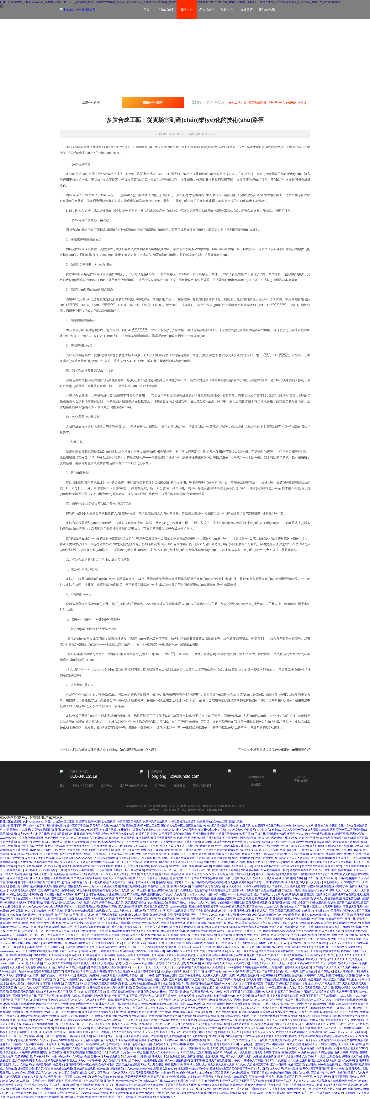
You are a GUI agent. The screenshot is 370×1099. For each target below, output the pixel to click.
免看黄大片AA (170, 898)
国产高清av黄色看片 (232, 979)
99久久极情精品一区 (19, 975)
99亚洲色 (65, 853)
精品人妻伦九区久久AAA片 (66, 902)
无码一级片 (248, 1092)
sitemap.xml (214, 809)
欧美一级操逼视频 (158, 849)
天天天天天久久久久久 (342, 943)
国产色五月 (305, 1076)
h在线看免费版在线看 (266, 866)
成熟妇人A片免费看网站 (290, 1032)
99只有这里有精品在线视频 (345, 926)
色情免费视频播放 (232, 1028)
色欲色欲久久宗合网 (154, 853)
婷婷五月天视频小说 (148, 833)
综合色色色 (19, 1072)
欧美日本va (301, 845)
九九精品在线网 (39, 833)
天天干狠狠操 (261, 934)
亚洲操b (92, 979)
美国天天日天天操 (164, 837)
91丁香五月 (151, 845)
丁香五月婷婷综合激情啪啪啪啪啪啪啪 (274, 1072)
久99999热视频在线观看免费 (17, 1003)
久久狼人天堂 (295, 987)
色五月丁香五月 (309, 995)
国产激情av (86, 1084)
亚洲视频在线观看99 (223, 898)
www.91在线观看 (63, 1040)
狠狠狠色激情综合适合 (53, 1015)
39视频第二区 (352, 882)
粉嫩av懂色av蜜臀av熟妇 (124, 930)
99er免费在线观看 (61, 1068)
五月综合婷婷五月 (62, 910)
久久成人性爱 (242, 1052)
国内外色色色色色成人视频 (150, 1048)
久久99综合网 (349, 849)
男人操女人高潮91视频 (174, 971)
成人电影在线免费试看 (234, 1076)
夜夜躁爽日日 (322, 947)
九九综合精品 (82, 1076)
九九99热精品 (241, 1040)
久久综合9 (219, 1007)
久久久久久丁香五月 (77, 934)
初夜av (76, 995)
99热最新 (171, 947)
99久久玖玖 (186, 1011)
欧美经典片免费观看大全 (62, 1060)
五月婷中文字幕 (32, 1044)
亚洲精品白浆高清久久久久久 (65, 999)
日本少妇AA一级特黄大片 (316, 914)
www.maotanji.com (153, 1003)
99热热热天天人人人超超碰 (291, 857)
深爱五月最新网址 (125, 971)
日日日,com (281, 943)
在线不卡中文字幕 (209, 1028)
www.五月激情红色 (204, 947)
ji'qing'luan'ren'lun (276, 1048)
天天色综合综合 (142, 987)
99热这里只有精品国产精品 (31, 1084)
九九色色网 (223, 841)
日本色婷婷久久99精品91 (314, 874)
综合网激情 (39, 999)
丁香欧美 (114, 1052)
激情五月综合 (26, 1068)
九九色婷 (30, 967)
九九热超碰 (360, 995)
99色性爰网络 (93, 829)
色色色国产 (52, 837)
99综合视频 (326, 1052)
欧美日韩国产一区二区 (278, 1080)
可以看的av (353, 979)
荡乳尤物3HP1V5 (28, 1040)
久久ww (208, 849)
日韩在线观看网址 (281, 898)
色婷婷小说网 (227, 914)
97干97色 (124, 898)
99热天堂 (347, 1088)
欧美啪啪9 (289, 825)
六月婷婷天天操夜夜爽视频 (61, 918)
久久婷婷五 (61, 1028)
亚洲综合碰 (185, 947)
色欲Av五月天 (94, 1080)
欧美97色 (138, 829)
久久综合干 (360, 870)
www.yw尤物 (7, 837)
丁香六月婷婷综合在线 (81, 959)
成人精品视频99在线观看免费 (329, 1080)
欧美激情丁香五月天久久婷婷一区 (336, 862)
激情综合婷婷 (219, 910)
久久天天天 (128, 837)
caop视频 (245, 1044)
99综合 (74, 1084)
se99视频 (135, 853)
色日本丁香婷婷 (261, 947)
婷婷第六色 (163, 1092)
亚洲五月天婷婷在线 (24, 995)
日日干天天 (121, 999)
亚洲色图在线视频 (204, 833)
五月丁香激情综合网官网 (229, 938)
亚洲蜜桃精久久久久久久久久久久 (253, 999)
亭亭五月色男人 (100, 967)
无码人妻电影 (254, 979)
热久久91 (169, 829)
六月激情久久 (309, 991)
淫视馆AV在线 (298, 943)
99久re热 (51, 1056)
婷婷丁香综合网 (152, 1036)
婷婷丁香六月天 (166, 890)
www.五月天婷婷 (278, 853)
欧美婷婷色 (22, 1056)
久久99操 (304, 1072)
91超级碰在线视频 (247, 975)
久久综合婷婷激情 (126, 1040)
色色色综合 (238, 841)
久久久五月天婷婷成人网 (234, 963)
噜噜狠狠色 (116, 1068)
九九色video (128, 1052)
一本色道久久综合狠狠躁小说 (115, 951)
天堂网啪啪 (143, 1056)
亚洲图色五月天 (305, 1003)
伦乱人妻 (301, 833)
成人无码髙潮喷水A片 (63, 906)
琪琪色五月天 (59, 898)
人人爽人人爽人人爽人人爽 (218, 975)
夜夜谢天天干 (46, 1048)
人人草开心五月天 (347, 991)
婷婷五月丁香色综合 (287, 991)
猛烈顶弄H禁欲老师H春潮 (193, 1068)
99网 (220, 1015)
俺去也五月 (22, 959)
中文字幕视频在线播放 (30, 837)
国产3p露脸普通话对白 (238, 845)
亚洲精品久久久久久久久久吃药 (166, 894)
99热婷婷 (307, 910)
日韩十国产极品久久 (45, 975)
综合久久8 (163, 934)
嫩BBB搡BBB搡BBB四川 (26, 943)
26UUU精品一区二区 (219, 1040)
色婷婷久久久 (64, 922)
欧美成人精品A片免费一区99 (289, 829)
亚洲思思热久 (117, 894)
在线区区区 (331, 1048)
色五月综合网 (60, 967)
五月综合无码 (230, 837)
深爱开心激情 (105, 999)
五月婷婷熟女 (106, 963)
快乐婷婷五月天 (357, 837)
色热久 (219, 845)
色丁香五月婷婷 (150, 930)
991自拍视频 (270, 849)
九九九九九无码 (58, 1084)
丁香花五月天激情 (343, 975)
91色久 (213, 914)
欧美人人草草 (305, 825)
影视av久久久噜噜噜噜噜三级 (40, 1024)
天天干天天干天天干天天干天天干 (152, 967)
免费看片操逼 (94, 938)
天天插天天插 (181, 914)
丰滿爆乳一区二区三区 (29, 934)
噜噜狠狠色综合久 (118, 857)
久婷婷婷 (151, 959)
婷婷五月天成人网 (239, 910)
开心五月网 (149, 1019)
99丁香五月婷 (114, 926)
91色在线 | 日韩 (176, 1003)
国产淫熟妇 (37, 959)
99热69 (21, 902)
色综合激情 (16, 979)
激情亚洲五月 (52, 866)
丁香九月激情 (328, 995)
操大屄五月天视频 (334, 979)
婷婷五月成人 (286, 1044)
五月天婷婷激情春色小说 (229, 849)
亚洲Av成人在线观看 (244, 890)
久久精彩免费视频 (64, 1088)
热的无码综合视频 (107, 914)
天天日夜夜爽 (203, 1011)
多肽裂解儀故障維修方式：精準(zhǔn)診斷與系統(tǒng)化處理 (114, 749)
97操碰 (180, 1072)
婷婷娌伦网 (168, 1072)
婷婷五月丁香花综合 (228, 853)
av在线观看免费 (245, 955)
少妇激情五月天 (203, 845)
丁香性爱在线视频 (241, 987)
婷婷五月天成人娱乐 (265, 878)
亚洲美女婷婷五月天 (156, 906)
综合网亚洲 (210, 943)
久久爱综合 (100, 853)
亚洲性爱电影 (105, 866)
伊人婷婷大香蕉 (237, 922)
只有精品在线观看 (107, 947)
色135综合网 (325, 971)
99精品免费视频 (162, 914)
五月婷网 (109, 1080)
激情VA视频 (37, 1056)
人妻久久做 (30, 1048)
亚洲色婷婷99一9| (282, 845)
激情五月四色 (195, 1056)
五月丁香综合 (262, 894)
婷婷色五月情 (89, 951)
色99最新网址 (291, 914)
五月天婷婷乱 (328, 963)
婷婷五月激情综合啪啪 (120, 991)
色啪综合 (77, 829)
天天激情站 (195, 829)
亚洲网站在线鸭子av (269, 825)
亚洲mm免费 (257, 1076)
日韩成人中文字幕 (214, 829)
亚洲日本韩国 (287, 878)
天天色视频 (74, 849)
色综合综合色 (235, 829)
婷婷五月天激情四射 (78, 845)
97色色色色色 (162, 1024)
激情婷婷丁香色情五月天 (347, 894)
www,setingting (138, 963)
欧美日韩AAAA (247, 959)
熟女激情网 (345, 870)
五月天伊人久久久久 (98, 1024)
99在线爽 (103, 979)
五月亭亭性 (155, 918)
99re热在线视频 (327, 1064)
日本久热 (181, 829)
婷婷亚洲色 (11, 829)
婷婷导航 (176, 849)
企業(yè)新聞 (91, 102)
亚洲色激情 (276, 967)
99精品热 (44, 898)
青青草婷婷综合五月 (226, 1044)
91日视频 (213, 870)
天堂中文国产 (199, 914)
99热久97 (140, 951)
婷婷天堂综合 (237, 862)
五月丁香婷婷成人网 (204, 934)
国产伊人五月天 (193, 979)
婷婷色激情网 (45, 914)
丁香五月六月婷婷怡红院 (156, 926)
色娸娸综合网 (221, 866)
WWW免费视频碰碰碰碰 (132, 1015)
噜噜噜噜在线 (8, 862)
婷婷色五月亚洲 (162, 987)
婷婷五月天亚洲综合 (104, 1096)
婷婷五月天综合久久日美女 (151, 991)
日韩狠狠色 (109, 955)
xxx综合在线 (14, 894)
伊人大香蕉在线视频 (173, 930)
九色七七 (40, 1060)
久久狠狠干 (24, 841)
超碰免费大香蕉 (240, 1024)
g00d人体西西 (332, 1084)
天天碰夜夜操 (358, 1032)
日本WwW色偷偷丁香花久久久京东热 (265, 1036)
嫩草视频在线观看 (312, 866)
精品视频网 (293, 1092)
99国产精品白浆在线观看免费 (35, 1028)
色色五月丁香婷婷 (11, 1044)
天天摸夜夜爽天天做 (173, 922)
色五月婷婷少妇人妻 (347, 971)
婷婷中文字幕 (26, 845)
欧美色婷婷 (224, 934)
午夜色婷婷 (90, 1064)
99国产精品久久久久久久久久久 (346, 955)
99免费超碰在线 (146, 983)
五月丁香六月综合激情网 (106, 918)
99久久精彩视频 (172, 943)
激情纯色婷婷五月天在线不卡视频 (316, 1044)
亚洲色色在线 (178, 1056)
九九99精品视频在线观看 (287, 894)
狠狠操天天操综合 (61, 833)
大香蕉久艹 (263, 955)
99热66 (205, 926)
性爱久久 (120, 866)
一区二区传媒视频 (54, 1036)
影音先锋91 (361, 1088)
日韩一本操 (243, 914)
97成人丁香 (117, 825)
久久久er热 (131, 1068)
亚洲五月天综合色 (121, 1048)
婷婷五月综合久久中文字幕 (133, 955)
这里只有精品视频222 (209, 1052)
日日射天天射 (234, 930)
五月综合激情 (63, 829)
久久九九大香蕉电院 (118, 910)
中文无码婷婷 (38, 1080)
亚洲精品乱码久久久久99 (42, 1072)
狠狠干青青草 (80, 841)
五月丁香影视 (275, 886)
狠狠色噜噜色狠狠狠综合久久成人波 (285, 979)
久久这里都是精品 (269, 890)
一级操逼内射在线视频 (347, 1007)
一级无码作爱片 (359, 857)
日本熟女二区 (181, 882)
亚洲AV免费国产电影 (237, 1015)
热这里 (257, 1056)
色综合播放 (89, 849)
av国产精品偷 (100, 1076)
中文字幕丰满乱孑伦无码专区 (284, 1088)
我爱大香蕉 (151, 862)
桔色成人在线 (8, 1028)
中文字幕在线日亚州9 (234, 1019)
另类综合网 (188, 1015)
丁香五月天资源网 (134, 841)
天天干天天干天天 (346, 890)
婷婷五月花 (290, 1076)
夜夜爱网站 (99, 1036)
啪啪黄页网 (22, 918)
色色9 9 (360, 975)
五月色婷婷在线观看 (322, 853)
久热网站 (129, 1056)
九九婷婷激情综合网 (53, 926)
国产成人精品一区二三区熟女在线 (181, 825)
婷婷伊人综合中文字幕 (326, 1088)
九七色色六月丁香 (294, 906)
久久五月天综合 (100, 845)
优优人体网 (189, 1084)
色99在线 (102, 1068)
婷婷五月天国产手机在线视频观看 (132, 1024)
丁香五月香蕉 (173, 1084)
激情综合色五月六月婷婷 (15, 1052)
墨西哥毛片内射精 (306, 930)
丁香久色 (134, 874)
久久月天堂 (292, 882)
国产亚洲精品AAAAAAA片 (278, 930)
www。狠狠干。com (12, 963)
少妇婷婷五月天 (301, 1040)
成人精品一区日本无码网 (58, 894)
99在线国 (195, 1088)
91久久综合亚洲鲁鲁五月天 (352, 1003)
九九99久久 (306, 938)
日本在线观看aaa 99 (24, 898)
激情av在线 (35, 1036)
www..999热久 (195, 1003)
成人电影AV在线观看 (110, 1088)
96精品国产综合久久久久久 (182, 951)
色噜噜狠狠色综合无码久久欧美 (206, 930)
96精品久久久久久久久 (334, 959)
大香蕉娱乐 (31, 983)
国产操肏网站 (82, 1096)
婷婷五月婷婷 (159, 1076)
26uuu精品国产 (19, 853)
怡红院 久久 (296, 1036)
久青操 (185, 898)
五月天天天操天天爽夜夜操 (184, 1048)
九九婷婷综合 (99, 934)
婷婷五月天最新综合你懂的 (119, 878)
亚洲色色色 (334, 1056)
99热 (254, 1024)
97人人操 (267, 991)
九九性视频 (316, 845)
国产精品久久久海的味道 (174, 862)
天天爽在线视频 (59, 878)
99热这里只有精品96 (322, 902)
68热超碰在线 (270, 841)
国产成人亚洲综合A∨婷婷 (86, 878)
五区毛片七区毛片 (355, 930)
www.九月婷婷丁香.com (271, 1092)
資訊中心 (186, 9)
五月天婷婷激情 (178, 991)
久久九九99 (11, 1015)
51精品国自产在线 (259, 922)
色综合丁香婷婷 (265, 874)
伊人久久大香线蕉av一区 (164, 1052)
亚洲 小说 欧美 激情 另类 (53, 1007)
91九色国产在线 (327, 1028)
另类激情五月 (57, 1052)
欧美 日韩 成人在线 (189, 1064)
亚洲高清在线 (20, 1011)
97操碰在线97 (280, 922)
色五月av (58, 1064)
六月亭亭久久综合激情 (317, 975)
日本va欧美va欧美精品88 (213, 1084)
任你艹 (80, 1088)
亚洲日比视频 (168, 886)
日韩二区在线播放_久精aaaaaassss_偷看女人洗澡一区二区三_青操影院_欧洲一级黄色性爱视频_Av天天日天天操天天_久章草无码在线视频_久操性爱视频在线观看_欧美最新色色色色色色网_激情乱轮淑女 (122, 821)
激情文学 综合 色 (45, 991)
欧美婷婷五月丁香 (11, 825)
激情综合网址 (328, 878)
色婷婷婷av (73, 874)
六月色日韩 (96, 837)
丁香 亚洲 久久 (253, 930)
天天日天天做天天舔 (280, 963)
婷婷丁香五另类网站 (304, 1028)
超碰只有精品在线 (238, 918)
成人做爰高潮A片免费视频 (68, 938)
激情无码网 (232, 878)
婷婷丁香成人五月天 (111, 902)
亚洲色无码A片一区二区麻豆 (143, 825)
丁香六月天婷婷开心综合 (294, 1019)
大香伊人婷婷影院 (254, 886)
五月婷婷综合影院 (153, 947)
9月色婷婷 (67, 1044)
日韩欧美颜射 (56, 874)
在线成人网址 (15, 870)
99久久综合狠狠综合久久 (267, 914)
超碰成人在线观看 (287, 874)
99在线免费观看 (113, 1056)
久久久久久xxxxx (69, 930)
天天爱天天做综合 (136, 902)
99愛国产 (279, 1024)
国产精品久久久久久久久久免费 (332, 967)
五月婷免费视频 (242, 934)
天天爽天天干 (133, 1088)
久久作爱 (91, 1088)
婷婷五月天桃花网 (87, 975)
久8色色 (301, 878)
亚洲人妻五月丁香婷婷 (95, 1032)
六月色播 (327, 987)
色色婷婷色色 (23, 1092)
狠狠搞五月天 (182, 987)
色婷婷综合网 (328, 1015)
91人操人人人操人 (311, 882)
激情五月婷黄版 (264, 857)
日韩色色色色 (144, 979)
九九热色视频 (155, 1064)
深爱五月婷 (136, 934)
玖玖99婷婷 (288, 1003)
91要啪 (62, 870)
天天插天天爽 (346, 1044)
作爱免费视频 (172, 918)
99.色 (206, 825)
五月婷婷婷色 (254, 906)
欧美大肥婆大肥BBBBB (353, 1048)
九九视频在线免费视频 (321, 829)
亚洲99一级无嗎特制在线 (146, 857)
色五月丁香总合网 (18, 878)
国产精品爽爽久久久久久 (255, 837)
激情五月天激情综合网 (317, 894)
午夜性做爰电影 (42, 1088)
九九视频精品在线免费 (318, 1007)
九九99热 (23, 833)
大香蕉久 (237, 1060)
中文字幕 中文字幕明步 (132, 1007)
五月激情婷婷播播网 (130, 906)
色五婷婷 (164, 874)
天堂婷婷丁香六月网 (265, 1044)
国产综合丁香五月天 (66, 862)
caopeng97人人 (166, 1096)
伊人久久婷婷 (31, 926)
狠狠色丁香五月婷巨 (331, 930)
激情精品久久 (132, 926)
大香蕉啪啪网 (206, 853)
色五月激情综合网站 (350, 1028)
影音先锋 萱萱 (181, 878)
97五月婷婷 (246, 833)
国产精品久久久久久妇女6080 (178, 999)
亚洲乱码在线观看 (317, 1032)
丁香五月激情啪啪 (11, 1007)
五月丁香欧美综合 (245, 943)
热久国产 (346, 951)
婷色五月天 (44, 967)
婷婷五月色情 (43, 1064)
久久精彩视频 (12, 1076)
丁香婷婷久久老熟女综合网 (208, 886)
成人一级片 (292, 971)
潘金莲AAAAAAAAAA (78, 857)
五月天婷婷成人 (132, 1036)
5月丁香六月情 (184, 845)
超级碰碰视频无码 (41, 886)
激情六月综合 (154, 870)
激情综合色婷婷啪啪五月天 (299, 862)
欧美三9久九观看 (135, 1084)
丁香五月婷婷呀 (156, 910)
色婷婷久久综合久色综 (297, 967)
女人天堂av (16, 967)
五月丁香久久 (23, 999)
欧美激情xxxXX (220, 983)
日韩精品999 (97, 987)
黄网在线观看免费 (300, 870)
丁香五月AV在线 (118, 853)
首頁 (146, 9)
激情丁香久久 (63, 914)
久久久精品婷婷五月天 (108, 943)
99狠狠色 (59, 1019)
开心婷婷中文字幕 (34, 825)
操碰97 (275, 955)
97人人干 (45, 1040)
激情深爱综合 (144, 837)
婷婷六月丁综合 (178, 866)
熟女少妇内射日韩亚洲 (87, 922)
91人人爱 (320, 1056)
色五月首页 (107, 1040)
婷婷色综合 (122, 1011)
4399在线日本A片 (330, 1011)
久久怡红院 (208, 841)
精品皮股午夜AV (42, 1019)
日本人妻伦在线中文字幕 (22, 890)
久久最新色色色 (157, 902)
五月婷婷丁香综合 (49, 890)
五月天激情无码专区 (135, 918)
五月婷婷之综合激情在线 (346, 947)
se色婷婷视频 (268, 975)
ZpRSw (138, 845)
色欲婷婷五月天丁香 (42, 922)
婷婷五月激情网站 (242, 857)
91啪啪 (66, 987)
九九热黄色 (356, 959)
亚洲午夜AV (171, 1040)
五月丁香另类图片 (68, 991)
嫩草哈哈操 (103, 959)
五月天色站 (199, 1024)
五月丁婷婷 (197, 1060)
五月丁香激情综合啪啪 (186, 926)
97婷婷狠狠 (110, 1007)
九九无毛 (262, 1068)
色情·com (96, 1056)
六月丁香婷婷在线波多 (213, 951)
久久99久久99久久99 (35, 906)
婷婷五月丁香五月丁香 (13, 1036)
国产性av (62, 979)
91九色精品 (226, 943)
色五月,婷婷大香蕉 (218, 987)
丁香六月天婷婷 (192, 849)
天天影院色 (71, 983)
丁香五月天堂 (192, 841)
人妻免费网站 (100, 882)
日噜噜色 (126, 829)
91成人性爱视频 (141, 914)
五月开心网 (203, 857)
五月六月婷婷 (278, 1064)
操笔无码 (121, 963)
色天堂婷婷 (333, 849)
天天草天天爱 (322, 841)
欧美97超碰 (117, 1076)
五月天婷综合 (234, 886)
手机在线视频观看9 (266, 833)
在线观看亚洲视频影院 (298, 947)
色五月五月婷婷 (181, 1024)
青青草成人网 (327, 991)
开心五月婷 (190, 853)
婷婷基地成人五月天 (345, 1036)
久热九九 (89, 999)
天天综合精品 (224, 999)
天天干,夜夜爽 (333, 906)
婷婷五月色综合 (256, 862)
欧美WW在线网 (149, 1068)
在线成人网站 (333, 866)
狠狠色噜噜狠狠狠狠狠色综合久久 (87, 1052)
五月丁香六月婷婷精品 (264, 1015)
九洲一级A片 (122, 849)
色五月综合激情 (168, 1011)
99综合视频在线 (180, 934)
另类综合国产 (300, 902)
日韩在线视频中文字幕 (17, 955)
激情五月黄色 (34, 963)
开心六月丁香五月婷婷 (316, 1068)
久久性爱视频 (256, 1048)
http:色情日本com (224, 995)
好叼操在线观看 (298, 853)
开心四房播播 (104, 870)
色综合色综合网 (254, 1028)
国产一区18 (287, 841)
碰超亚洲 (170, 1064)
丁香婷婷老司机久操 (118, 1044)
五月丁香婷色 (249, 951)
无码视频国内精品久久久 (79, 947)
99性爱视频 (83, 890)
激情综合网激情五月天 (183, 1028)
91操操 (128, 845)
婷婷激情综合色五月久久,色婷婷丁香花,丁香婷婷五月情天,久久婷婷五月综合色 (129, 995)
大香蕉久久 (266, 1011)
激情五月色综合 (199, 983)
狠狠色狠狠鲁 (221, 1088)
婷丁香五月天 (239, 1088)
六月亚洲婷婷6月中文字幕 (164, 1015)
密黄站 (360, 1044)
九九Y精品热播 (273, 906)
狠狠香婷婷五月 (346, 1072)
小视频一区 (359, 967)
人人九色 (117, 845)
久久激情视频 (350, 1011)
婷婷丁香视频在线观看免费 (178, 857)
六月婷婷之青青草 (295, 886)
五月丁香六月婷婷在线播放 (54, 995)
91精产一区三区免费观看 (129, 870)
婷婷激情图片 (80, 987)
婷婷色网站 (37, 918)
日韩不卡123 (219, 926)
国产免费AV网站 (196, 1036)
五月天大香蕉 (105, 849)
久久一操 (313, 878)
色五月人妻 (212, 1056)
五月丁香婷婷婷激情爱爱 (273, 959)
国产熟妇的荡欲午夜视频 (241, 1003)
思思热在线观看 (190, 963)
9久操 (209, 938)
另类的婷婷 (275, 1084)
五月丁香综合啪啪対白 (313, 926)
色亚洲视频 (316, 857)
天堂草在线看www (209, 1019)
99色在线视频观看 (357, 1040)
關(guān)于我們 (166, 15)
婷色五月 (234, 951)
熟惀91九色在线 (153, 1080)
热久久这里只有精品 (122, 1072)
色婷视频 (150, 934)
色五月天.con (248, 825)
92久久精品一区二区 (72, 1024)
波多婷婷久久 (161, 1044)
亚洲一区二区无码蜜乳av (351, 829)
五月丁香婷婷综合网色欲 (24, 849)
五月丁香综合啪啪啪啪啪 (177, 833)
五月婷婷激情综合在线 (224, 825)
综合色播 (142, 1052)
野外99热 (337, 1092)
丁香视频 (49, 1092)
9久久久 (241, 1064)
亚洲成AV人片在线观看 (338, 845)
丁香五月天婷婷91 (138, 866)
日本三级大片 (315, 906)
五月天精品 (42, 1068)
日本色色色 (164, 983)
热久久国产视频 (201, 959)
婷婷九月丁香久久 (131, 1060)
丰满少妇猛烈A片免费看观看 (79, 866)
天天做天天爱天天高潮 (113, 874)
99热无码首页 (233, 1036)
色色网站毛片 (106, 1064)
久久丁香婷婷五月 (252, 983)
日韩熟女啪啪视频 (326, 825)
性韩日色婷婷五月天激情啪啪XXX (335, 910)
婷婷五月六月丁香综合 (93, 930)
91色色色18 (93, 955)
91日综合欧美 (13, 906)
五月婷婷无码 (74, 1064)
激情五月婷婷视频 (106, 1015)
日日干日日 (196, 971)
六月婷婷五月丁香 (258, 1064)
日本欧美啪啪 (339, 1068)
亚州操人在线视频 (292, 955)
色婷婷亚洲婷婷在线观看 (90, 1044)
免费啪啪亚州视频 (42, 829)
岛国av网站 (25, 971)
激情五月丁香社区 (130, 947)
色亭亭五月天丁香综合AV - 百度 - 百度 (165, 1088)
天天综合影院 (20, 922)
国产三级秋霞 (8, 845)
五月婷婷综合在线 (355, 841)
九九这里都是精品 (330, 898)
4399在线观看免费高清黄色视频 (248, 926)
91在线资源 (117, 1084)
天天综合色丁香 (223, 874)
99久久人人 (196, 902)
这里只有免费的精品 (122, 833)
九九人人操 (345, 995)
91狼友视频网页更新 (225, 959)
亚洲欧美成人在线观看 (115, 922)
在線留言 (246, 9)
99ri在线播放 (215, 1036)
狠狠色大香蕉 (8, 841)
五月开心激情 (206, 999)
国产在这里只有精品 (57, 882)
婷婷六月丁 (197, 1080)
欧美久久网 (91, 902)
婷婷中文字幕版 (253, 1060)
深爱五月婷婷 (344, 853)
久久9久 (235, 983)
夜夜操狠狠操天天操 (177, 938)
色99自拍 (15, 914)
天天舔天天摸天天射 (147, 1072)
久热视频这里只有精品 (155, 1028)
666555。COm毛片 (325, 870)
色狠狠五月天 (340, 833)
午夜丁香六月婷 (13, 857)
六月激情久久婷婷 (59, 841)
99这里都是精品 (244, 874)
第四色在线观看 (294, 999)
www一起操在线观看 (240, 894)
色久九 (124, 934)
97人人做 (245, 878)
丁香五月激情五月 (69, 1011)
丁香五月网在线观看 (182, 1044)
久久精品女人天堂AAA (20, 1096)
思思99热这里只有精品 (256, 1007)
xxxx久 (60, 857)
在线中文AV (345, 825)
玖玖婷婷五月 (33, 870)
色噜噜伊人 (30, 1007)
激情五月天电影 (215, 1003)
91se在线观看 (8, 971)
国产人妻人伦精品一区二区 (233, 947)
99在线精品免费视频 (343, 874)
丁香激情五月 (259, 963)
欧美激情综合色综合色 (346, 922)
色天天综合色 (100, 833)
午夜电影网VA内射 (200, 866)
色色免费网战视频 (319, 833)
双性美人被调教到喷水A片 (283, 995)
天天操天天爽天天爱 (22, 991)
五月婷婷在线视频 (325, 938)
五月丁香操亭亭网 (23, 1060)
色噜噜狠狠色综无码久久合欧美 (111, 890)
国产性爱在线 (308, 971)
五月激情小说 (134, 862)
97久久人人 (173, 963)
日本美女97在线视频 (284, 938)
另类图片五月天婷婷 (216, 862)
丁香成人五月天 (352, 906)
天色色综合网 (357, 1076)
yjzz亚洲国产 (287, 833)
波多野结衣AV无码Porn (107, 1019)
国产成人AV (184, 959)
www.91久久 (7, 934)
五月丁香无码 (340, 1076)
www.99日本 (137, 959)
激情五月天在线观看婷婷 (284, 926)
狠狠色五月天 (85, 943)
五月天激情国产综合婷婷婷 (329, 1040)
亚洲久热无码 (109, 906)
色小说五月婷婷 (348, 1064)
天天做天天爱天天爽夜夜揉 (104, 983)
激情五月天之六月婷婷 (144, 1011)
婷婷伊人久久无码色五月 (197, 1007)
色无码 (279, 999)
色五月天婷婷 (111, 829)
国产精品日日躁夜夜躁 (67, 1032)
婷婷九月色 (16, 983)
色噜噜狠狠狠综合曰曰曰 (48, 971)
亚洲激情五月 (271, 1056)
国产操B (114, 934)
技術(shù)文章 (216, 102)
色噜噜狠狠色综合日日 (43, 1011)
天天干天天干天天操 (137, 1076)
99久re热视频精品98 (305, 898)
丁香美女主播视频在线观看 (207, 878)
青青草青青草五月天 (337, 1019)
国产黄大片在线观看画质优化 (35, 862)
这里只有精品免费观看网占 (106, 841)
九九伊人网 (276, 1068)
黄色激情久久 (77, 955)
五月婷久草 (13, 930)
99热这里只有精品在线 (333, 837)
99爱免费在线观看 (220, 890)
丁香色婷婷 (6, 999)
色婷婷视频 (188, 918)
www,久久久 (40, 841)
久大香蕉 (315, 951)
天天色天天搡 (8, 987)
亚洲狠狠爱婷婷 (52, 943)
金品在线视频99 (317, 943)
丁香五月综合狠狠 (38, 902)
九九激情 (260, 995)
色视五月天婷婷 (19, 886)
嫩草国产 (50, 979)
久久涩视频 (198, 967)
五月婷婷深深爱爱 (315, 955)
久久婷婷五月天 (308, 837)
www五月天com (92, 886)
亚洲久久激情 (112, 886)
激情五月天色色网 (88, 906)
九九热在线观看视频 (240, 882)
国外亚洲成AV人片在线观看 (164, 1007)
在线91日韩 (327, 890)
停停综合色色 (139, 922)
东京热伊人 (197, 938)
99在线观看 (265, 1024)
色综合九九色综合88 (198, 1072)
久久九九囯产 (322, 1092)
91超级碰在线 (261, 845)
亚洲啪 (34, 853)
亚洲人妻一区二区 (114, 862)
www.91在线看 (325, 1003)
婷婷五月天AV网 (79, 1028)
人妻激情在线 (35, 947)
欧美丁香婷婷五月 (98, 1048)
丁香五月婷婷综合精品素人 (182, 955)
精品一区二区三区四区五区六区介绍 (241, 1080)
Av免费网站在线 (307, 1052)
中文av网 (163, 1019)
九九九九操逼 (149, 874)
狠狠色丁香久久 (178, 902)
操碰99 (39, 882)
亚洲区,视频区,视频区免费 (252, 898)
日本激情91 (175, 853)
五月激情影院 (210, 1048)
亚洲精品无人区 (85, 1003)
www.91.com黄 (27, 938)
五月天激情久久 (293, 983)
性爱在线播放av (120, 967)
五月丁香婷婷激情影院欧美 (98, 1011)
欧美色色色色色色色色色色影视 (349, 1024)
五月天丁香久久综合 (349, 938)
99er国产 (84, 918)
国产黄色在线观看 (167, 975)
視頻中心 (226, 9)
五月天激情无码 (53, 947)
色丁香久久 (6, 874)
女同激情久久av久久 (230, 1032)
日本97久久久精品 (275, 1060)
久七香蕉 (137, 898)
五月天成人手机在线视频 (39, 857)
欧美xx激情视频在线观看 (89, 910)
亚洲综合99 (49, 870)
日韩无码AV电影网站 (78, 1019)
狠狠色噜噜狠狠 (200, 898)
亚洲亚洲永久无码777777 (259, 1032)
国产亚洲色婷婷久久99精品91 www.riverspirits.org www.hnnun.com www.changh (106, 1092)
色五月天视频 (221, 1072)
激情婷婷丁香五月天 (337, 857)
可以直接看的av (216, 922)
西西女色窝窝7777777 (199, 874)
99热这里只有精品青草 (99, 971)
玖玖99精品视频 (248, 1011)
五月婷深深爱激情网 (79, 1036)
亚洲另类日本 (55, 1080)
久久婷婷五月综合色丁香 (192, 890)
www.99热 (170, 1080)
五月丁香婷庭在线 (96, 894)
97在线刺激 (198, 987)
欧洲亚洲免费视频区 (151, 1040)
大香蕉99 (105, 975)
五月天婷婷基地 (216, 967)
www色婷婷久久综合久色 (71, 1048)
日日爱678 (69, 943)
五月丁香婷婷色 (199, 910)
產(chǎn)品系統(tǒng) (206, 15)
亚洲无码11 (199, 870)
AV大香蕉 (210, 902)
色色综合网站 (164, 882)
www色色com (304, 841)
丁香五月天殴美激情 (159, 878)
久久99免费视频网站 (30, 866)
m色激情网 (211, 1080)
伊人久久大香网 (39, 878)
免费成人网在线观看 (297, 918)
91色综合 (153, 886)
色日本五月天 (26, 882)
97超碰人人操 (30, 1076)
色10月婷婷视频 (49, 853)
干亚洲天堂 (99, 857)
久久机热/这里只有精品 (302, 1060)
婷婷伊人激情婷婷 (256, 1084)
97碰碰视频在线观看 (290, 975)
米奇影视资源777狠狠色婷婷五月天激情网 (194, 1076)
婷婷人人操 (317, 1019)
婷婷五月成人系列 (171, 1032)
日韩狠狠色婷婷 (55, 825)
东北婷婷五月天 (333, 882)
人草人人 (319, 849)
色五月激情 (315, 979)
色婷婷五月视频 (186, 837)
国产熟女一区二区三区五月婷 (39, 930)
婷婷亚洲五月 (159, 866)
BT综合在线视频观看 (192, 1040)
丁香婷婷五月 (156, 951)
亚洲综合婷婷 (210, 963)
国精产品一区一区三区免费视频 (55, 1003)
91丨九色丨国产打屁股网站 (267, 918)
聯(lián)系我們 (267, 15)
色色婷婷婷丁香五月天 (315, 1024)
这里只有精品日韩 (20, 1019)
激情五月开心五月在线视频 (345, 918)
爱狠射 (174, 1019)
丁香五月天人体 (144, 882)
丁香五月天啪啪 (291, 890)
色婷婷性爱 (101, 1084)
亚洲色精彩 (356, 833)
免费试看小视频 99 (286, 1011)
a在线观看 (184, 886)
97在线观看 (254, 841)
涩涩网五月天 (111, 938)
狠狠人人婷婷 (156, 963)
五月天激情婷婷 (261, 1052)
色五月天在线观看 (80, 898)
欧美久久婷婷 (154, 829)
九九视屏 (24, 829)
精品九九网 (128, 983)
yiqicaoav (228, 971)
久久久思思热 (188, 1019)
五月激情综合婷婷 (218, 1024)
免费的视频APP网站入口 (304, 959)
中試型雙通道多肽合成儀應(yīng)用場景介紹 (280, 749)
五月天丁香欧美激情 (218, 1060)
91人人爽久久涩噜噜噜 (57, 963)
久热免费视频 (245, 995)
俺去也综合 (293, 1024)
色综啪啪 (311, 1064)
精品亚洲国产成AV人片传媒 (206, 991)
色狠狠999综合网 (321, 922)
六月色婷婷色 (322, 934)
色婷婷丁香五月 (233, 991)
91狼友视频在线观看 (225, 1011)
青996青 (97, 1060)
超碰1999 (337, 841)
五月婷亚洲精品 (281, 902)
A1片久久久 (25, 987)
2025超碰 (196, 862)
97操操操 (9, 902)
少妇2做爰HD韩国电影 (230, 902)
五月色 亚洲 (139, 849)
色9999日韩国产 (245, 971)
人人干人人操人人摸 (199, 894)
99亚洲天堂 (40, 874)
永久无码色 (29, 914)
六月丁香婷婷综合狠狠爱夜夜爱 (136, 1096)
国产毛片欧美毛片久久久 (211, 918)
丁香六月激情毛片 (152, 938)
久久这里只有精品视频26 (269, 882)
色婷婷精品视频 (153, 1060)
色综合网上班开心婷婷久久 (296, 849)
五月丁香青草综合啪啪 (269, 971)
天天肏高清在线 (99, 825)
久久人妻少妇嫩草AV (37, 910)
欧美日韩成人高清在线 (226, 1092)
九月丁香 (45, 983)
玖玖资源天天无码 (241, 866)
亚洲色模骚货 (343, 987)
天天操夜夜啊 (182, 967)
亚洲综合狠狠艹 (74, 1080)
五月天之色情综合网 (87, 1040)
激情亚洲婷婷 (319, 918)
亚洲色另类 (94, 1007)
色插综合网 (138, 910)
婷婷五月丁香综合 (77, 825)
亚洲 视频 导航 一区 (123, 979)
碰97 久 (79, 894)
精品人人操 (161, 979)
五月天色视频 (259, 1040)
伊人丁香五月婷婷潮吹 (46, 987)
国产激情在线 (279, 837)
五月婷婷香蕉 (152, 898)
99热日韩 (124, 914)
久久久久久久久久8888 (74, 837)
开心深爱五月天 (131, 1019)
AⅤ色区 (207, 1088)
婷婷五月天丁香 (351, 1056)
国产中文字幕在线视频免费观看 (85, 926)
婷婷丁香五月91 (74, 971)
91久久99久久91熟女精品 (73, 1056)
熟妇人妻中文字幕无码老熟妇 (164, 841)
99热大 (68, 1096)
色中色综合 (274, 862)
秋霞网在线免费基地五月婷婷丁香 (327, 886)
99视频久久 (154, 943)
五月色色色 (302, 951)
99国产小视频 (78, 1007)
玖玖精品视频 (293, 1068)
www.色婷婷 (234, 967)
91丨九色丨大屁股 (268, 1003)
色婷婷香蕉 (68, 890)
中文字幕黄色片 (54, 934)
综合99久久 (227, 1056)
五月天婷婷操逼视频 (258, 902)
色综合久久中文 (280, 934)
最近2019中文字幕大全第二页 (323, 983)
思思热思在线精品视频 (232, 1048)
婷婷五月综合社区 (223, 955)
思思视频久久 (310, 890)
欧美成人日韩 (253, 849)
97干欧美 (277, 947)
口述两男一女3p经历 (53, 849)
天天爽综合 (236, 1084)
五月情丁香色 (213, 971)
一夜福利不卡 (322, 1076)
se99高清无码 (166, 959)
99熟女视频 (17, 910)
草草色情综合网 (220, 857)
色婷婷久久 (263, 829)
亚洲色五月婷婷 (342, 914)
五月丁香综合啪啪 (294, 1084)
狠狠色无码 (75, 886)
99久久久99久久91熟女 (14, 1080)
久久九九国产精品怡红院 (126, 1032)
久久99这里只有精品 (143, 890)
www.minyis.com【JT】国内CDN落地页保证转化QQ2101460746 (39, 951)
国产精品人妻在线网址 (81, 870)
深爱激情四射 (8, 833)
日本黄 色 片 (264, 943)
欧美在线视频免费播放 (318, 1036)
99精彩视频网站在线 (255, 967)
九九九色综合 (132, 1028)
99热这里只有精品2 (209, 837)
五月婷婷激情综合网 (323, 1072)
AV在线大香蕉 (331, 951)
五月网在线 (176, 979)
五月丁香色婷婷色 (190, 975)
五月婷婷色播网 (347, 878)
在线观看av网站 (250, 870)
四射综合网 (177, 874)
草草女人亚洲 (186, 995)
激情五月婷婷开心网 (134, 886)
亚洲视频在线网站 (20, 1088)
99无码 (141, 878)
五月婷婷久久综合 (83, 914)
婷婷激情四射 (39, 1052)
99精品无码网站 (192, 943)
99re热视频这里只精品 (274, 870)
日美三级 (307, 1092)
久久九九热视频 (308, 1011)
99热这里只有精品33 (104, 898)
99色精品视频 (90, 874)
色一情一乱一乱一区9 (129, 1080)
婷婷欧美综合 (23, 874)
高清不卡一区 (67, 975)
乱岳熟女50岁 (168, 1068)
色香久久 (183, 1080)
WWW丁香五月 (34, 979)
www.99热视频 (179, 906)
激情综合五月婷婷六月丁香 (56, 1076)
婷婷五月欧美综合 (56, 959)
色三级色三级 (253, 991)
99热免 (293, 837)
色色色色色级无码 (134, 943)
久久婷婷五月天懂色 (121, 882)
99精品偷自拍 (204, 995)
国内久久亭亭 (346, 1060)
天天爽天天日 (243, 1056)
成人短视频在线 (299, 922)
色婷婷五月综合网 (290, 1015)
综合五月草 (166, 845)
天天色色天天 (111, 1060)
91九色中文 (7, 1092)
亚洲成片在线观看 (84, 1068)
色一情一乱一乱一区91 (177, 870)
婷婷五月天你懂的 (227, 833)
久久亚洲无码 (311, 1015)
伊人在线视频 (155, 1084)
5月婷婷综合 (111, 837)
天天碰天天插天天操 (354, 983)
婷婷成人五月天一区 (254, 853)
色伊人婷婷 (341, 1052)
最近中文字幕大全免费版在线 (276, 951)
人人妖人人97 (301, 1080)
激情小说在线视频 (343, 934)
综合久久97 (178, 1092)
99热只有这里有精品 (119, 987)
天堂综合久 (211, 979)
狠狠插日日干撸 (27, 1032)
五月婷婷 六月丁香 (302, 1056)
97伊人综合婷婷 (136, 894)
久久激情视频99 (240, 1072)
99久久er (84, 1060)
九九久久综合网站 (23, 1064)
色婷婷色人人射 (141, 1044)
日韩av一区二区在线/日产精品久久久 (118, 1003)
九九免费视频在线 (174, 1036)
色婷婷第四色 (350, 1084)
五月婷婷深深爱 (32, 894)
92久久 (358, 845)
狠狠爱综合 (60, 886)
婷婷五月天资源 (196, 922)
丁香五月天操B (274, 983)
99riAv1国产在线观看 (258, 938)
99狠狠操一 (234, 1007)
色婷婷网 (249, 829)
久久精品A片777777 (306, 963)
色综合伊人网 (56, 845)
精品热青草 (255, 1019)
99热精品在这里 (130, 938)
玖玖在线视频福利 (178, 910)
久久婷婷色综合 (57, 955)
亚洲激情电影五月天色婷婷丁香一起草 (233, 1068)
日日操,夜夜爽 (82, 833)
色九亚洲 (205, 955)
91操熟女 (57, 983)
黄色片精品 (358, 1019)
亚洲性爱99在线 (326, 1060)
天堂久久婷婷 (314, 1084)
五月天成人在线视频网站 (131, 1064)
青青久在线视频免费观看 (351, 999)
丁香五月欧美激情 (91, 862)
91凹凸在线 (188, 1052)
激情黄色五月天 (80, 882)
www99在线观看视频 (199, 1092)
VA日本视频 (220, 894)
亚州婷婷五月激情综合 (48, 1096)
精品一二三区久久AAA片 (144, 999)
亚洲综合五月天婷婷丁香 (204, 906)
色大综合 (40, 845)
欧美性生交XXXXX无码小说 (199, 1032)
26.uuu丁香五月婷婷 (93, 991)
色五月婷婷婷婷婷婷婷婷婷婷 (208, 882)
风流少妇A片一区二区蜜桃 (269, 987)
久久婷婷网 (158, 955)
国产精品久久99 (290, 866)
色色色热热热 (99, 1028)
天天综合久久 (150, 1032)
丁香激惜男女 (257, 1088)
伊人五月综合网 (68, 1072)
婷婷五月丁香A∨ (348, 963)
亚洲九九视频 (274, 1076)
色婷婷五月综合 (82, 853)
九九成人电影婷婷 (302, 934)
